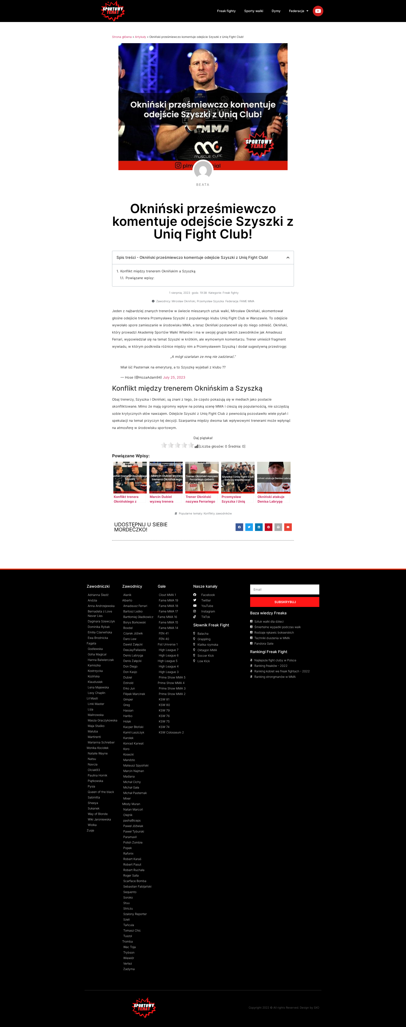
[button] (239, 527)
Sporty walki (253, 11)
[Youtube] (318, 11)
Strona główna (122, 37)
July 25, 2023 (174, 377)
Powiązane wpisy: (140, 278)
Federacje (296, 11)
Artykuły (140, 37)
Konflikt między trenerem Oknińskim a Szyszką (157, 271)
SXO (316, 1007)
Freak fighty (226, 11)
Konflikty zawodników (218, 513)
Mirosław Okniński (183, 301)
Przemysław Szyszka (210, 301)
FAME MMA (247, 301)
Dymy (276, 11)
